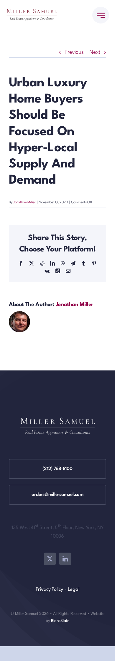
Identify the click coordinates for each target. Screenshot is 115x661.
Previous (74, 52)
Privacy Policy (49, 589)
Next (94, 52)
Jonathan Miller (24, 202)
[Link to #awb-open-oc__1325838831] (100, 15)
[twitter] (50, 559)
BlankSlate (60, 621)
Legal (74, 589)
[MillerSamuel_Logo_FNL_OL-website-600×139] (32, 11)
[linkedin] (65, 559)
